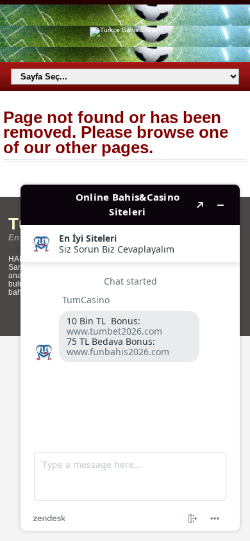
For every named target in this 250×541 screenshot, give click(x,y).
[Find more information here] (130, 357)
